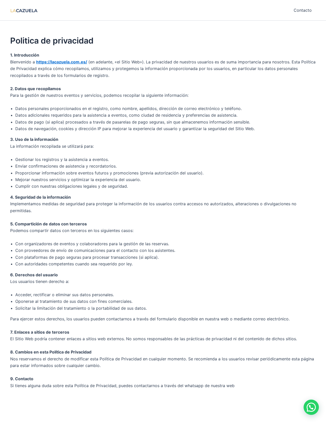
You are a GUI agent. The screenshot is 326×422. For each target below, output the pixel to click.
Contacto (303, 10)
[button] (311, 407)
